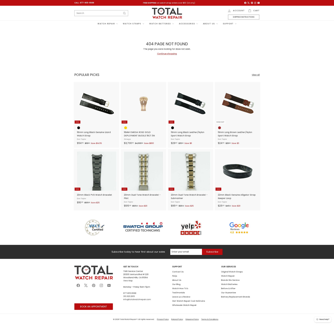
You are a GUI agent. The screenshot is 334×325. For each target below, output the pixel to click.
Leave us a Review (181, 296)
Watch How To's (180, 288)
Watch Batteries (160, 23)
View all (256, 74)
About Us (209, 23)
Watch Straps (132, 23)
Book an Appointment (93, 306)
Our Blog (176, 284)
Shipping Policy (192, 319)
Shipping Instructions (243, 17)
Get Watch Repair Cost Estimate (188, 301)
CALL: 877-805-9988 (84, 3)
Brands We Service (230, 280)
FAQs (174, 276)
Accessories (187, 23)
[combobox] (101, 13)
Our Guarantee (228, 292)
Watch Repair (107, 23)
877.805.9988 (129, 293)
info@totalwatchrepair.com (137, 299)
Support (228, 23)
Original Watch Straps (232, 271)
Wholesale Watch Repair (184, 305)
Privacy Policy (163, 319)
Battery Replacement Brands (235, 296)
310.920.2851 (129, 296)
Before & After (228, 288)
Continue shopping (167, 53)
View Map (128, 280)
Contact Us (178, 271)
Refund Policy (177, 319)
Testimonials (178, 292)
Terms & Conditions (209, 319)
